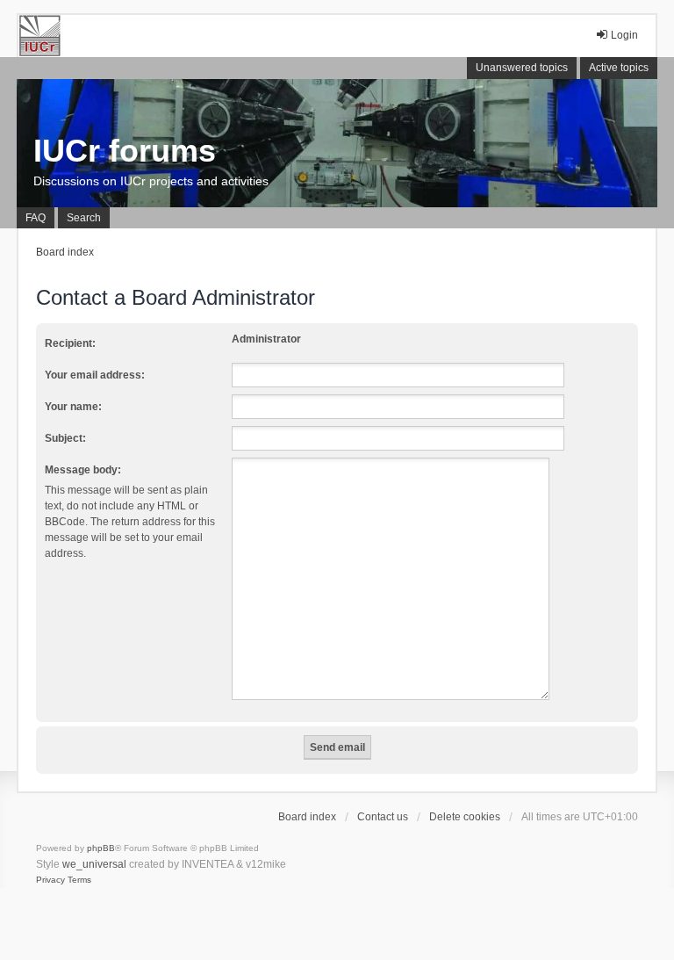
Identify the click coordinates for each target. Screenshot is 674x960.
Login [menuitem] (624, 35)
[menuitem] (50, 880)
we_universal (94, 864)
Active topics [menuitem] (619, 67)
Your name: (73, 407)
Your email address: (95, 375)
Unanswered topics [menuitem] (522, 67)
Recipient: (70, 343)
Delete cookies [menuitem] (464, 817)
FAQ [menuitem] (35, 218)
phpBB (101, 848)
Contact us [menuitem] (382, 817)
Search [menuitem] (84, 218)
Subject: (65, 438)
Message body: (83, 470)
